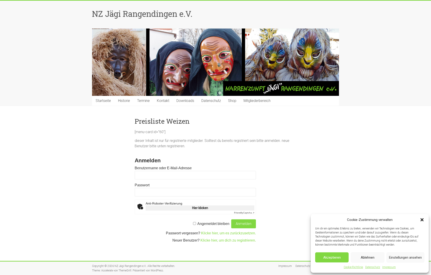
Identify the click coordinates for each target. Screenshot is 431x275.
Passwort (142, 185)
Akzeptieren (332, 257)
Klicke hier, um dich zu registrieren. (228, 240)
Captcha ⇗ (244, 212)
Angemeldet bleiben (213, 224)
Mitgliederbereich (257, 101)
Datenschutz (372, 267)
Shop (232, 101)
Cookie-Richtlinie (353, 267)
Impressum (389, 267)
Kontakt (163, 101)
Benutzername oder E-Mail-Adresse (163, 168)
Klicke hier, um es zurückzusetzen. (228, 233)
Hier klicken (200, 208)
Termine (143, 101)
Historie (124, 101)
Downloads (185, 101)
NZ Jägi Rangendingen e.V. (142, 13)
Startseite (103, 101)
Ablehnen (367, 257)
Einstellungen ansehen (405, 257)
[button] (422, 220)
